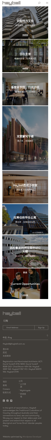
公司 (21, 381)
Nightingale (25, 390)
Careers (6, 389)
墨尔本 (6, 349)
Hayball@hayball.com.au (14, 343)
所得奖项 (23, 395)
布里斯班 (7, 356)
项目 (5, 381)
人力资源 (23, 385)
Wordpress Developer (32, 436)
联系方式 (7, 392)
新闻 (5, 385)
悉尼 (5, 352)
